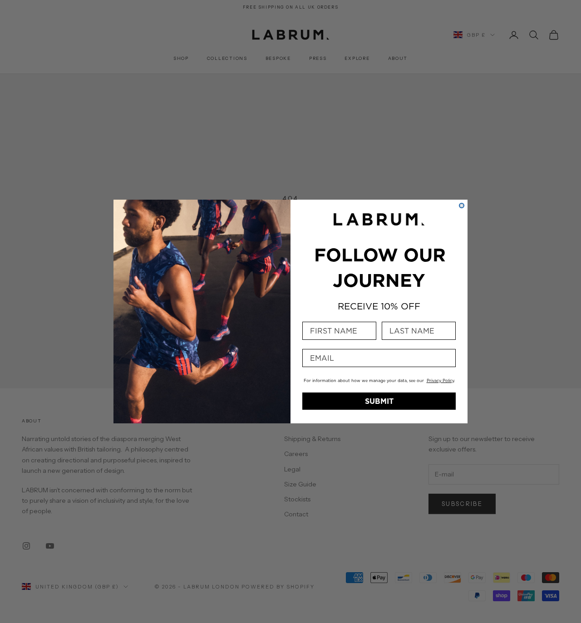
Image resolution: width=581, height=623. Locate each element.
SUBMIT (379, 401)
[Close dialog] (461, 205)
